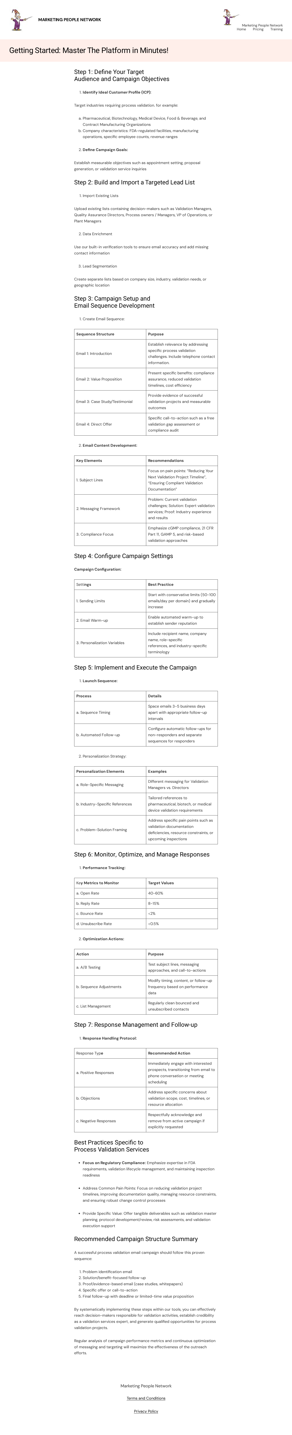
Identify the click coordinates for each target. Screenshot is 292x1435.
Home (241, 29)
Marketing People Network (69, 19)
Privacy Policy (146, 1411)
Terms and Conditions (146, 1398)
